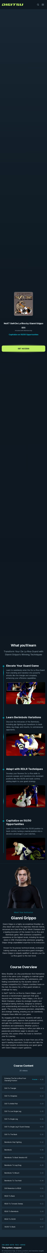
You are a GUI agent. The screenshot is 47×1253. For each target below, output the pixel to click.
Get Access (23, 349)
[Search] (38, 4)
